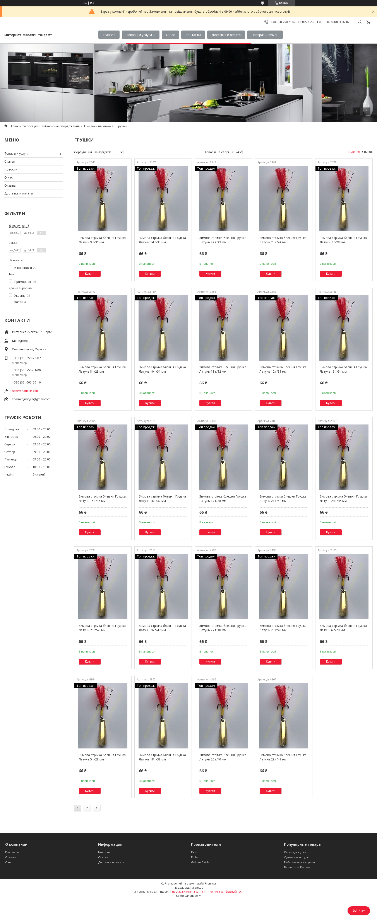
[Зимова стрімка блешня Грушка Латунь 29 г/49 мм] (283, 715)
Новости (10, 169)
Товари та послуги (24, 126)
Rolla (194, 857)
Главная (109, 34)
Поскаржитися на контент (189, 891)
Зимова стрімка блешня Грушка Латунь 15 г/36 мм (102, 498)
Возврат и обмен (265, 34)
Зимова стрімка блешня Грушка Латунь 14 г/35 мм (162, 240)
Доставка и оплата (226, 34)
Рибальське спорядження (60, 126)
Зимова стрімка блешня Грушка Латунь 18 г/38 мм (162, 757)
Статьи (9, 161)
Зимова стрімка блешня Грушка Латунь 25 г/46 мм (102, 628)
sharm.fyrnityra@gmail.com (31, 399)
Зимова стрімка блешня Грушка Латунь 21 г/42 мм (283, 498)
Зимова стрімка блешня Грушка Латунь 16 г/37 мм (162, 498)
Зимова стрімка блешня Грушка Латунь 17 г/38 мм (222, 498)
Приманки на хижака (98, 126)
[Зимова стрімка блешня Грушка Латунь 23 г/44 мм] (283, 198)
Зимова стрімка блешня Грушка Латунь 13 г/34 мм (343, 369)
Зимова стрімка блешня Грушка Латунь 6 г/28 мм (343, 628)
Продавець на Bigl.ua (188, 888)
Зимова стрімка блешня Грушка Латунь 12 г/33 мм (283, 369)
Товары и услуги (139, 34)
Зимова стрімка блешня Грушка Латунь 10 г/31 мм (162, 369)
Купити (89, 273)
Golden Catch (200, 862)
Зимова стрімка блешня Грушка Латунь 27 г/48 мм (222, 628)
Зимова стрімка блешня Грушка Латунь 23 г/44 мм (283, 240)
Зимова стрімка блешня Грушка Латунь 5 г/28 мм (102, 757)
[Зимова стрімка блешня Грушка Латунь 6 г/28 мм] (343, 586)
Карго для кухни (295, 852)
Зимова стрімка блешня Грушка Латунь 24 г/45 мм (343, 498)
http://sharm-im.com (25, 391)
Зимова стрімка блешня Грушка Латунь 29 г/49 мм (283, 757)
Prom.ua (210, 883)
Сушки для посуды (296, 857)
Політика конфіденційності (226, 891)
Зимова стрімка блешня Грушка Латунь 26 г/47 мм (162, 628)
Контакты (193, 34)
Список (367, 152)
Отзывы (10, 185)
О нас (170, 34)
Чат (362, 910)
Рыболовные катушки (299, 862)
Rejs (194, 852)
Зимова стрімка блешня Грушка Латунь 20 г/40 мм (222, 757)
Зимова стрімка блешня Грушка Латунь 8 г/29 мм (102, 369)
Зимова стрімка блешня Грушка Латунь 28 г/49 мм (283, 628)
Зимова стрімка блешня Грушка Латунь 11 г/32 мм (222, 369)
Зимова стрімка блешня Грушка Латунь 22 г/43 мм (222, 240)
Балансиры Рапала (297, 867)
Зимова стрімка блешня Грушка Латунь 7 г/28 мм (343, 240)
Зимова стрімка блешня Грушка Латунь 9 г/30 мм (102, 240)
